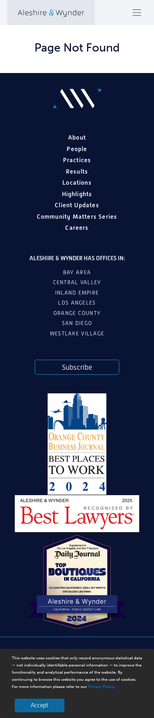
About (77, 137)
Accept (39, 705)
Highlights (77, 194)
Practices (77, 160)
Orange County (77, 313)
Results (77, 171)
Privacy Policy (101, 686)
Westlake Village (77, 333)
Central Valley (77, 282)
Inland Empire (77, 293)
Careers (76, 227)
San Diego (77, 323)
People (77, 148)
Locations (77, 182)
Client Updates (77, 205)
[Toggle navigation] (137, 12)
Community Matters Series (77, 216)
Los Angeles (77, 303)
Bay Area (77, 272)
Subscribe (77, 367)
